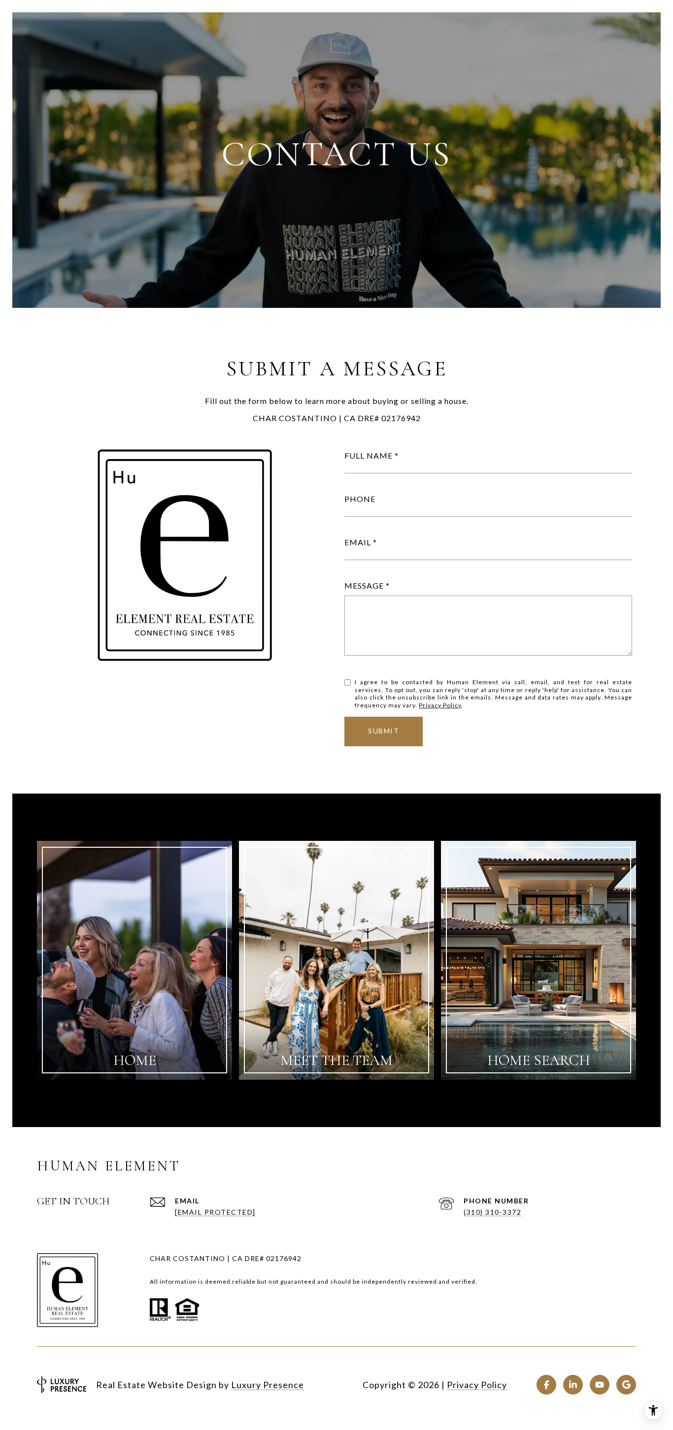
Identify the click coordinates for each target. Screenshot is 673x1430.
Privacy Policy (440, 705)
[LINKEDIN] (573, 1385)
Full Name (368, 455)
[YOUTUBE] (599, 1385)
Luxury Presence (267, 1384)
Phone (359, 498)
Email (357, 542)
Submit (383, 731)
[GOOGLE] (626, 1385)
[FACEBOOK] (546, 1385)
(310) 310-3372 (492, 1212)
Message (364, 585)
